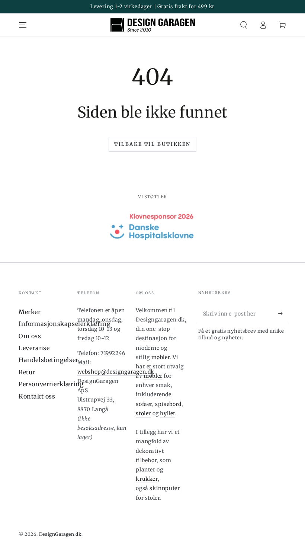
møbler (160, 357)
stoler (143, 413)
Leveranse (34, 348)
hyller (167, 413)
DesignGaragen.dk (60, 534)
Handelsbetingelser (48, 360)
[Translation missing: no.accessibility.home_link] (152, 25)
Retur (27, 372)
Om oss (30, 336)
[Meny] (22, 25)
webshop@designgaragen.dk (115, 371)
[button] (243, 25)
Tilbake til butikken (152, 144)
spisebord (168, 404)
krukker (146, 479)
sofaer (144, 404)
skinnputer (165, 488)
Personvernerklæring (51, 384)
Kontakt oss (37, 396)
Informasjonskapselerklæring (64, 323)
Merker (30, 312)
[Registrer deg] (282, 313)
